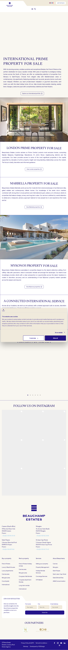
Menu (32, 9)
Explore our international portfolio (32, 93)
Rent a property (24, 558)
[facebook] (54, 643)
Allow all (55, 338)
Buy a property (6, 558)
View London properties (34, 169)
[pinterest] (59, 645)
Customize (32, 338)
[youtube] (61, 643)
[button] (35, 9)
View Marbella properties (34, 207)
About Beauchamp (59, 558)
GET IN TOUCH (60, 3)
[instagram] (58, 643)
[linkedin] (64, 643)
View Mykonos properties (34, 286)
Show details (59, 332)
